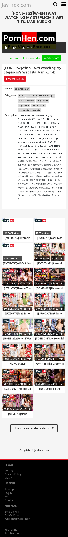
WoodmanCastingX (17, 519)
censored (32, 95)
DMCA (8, 478)
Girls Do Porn (12, 511)
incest (22, 95)
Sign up (9, 489)
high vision (24, 105)
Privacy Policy (13, 474)
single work (42, 100)
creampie (44, 95)
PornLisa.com (13, 533)
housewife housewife (29, 110)
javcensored (38, 105)
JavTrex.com (16, 4)
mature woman (26, 100)
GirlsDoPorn (12, 515)
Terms (9, 470)
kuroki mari (23, 88)
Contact (10, 500)
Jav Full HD (11, 530)
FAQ (7, 496)
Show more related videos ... (33, 428)
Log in (8, 493)
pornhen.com (51, 58)
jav (52, 95)
